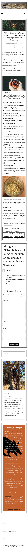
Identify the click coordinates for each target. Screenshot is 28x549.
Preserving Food (19, 236)
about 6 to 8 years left (17, 431)
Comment (6, 300)
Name (4, 321)
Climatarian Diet (15, 228)
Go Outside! (20, 233)
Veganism (16, 238)
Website (5, 336)
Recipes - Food (7, 238)
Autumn (6, 228)
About (4, 526)
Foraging (17, 231)
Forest (5, 233)
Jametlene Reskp (8, 225)
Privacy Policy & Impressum (9, 520)
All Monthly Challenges (14, 509)
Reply (7, 283)
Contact (4, 523)
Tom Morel (11, 223)
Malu (14, 45)
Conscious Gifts (8, 231)
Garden (12, 233)
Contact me (8, 496)
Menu (25, 14)
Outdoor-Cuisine (8, 236)
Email (4, 328)
